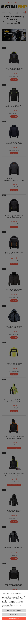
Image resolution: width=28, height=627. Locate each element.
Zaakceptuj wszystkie (14, 618)
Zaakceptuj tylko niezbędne (14, 610)
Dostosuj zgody (14, 614)
